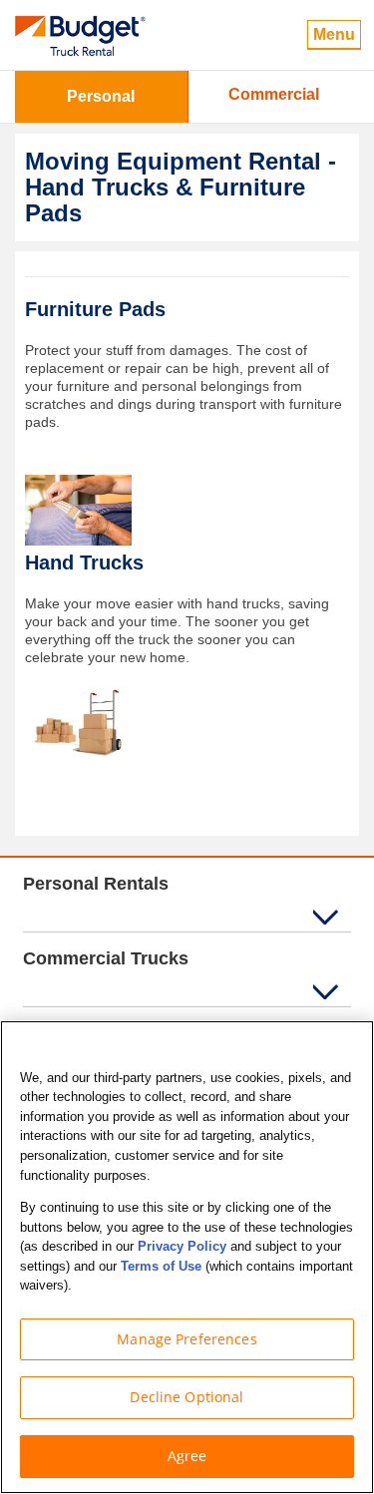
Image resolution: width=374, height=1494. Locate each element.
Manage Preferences (187, 1338)
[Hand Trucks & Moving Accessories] (78, 721)
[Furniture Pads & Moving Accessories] (78, 510)
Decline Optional (186, 1396)
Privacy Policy (182, 1246)
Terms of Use (161, 1266)
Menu (334, 34)
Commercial (273, 94)
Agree (187, 1455)
